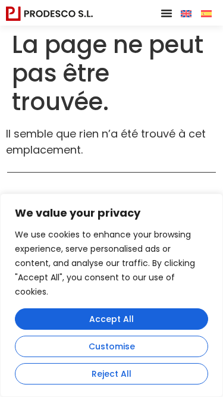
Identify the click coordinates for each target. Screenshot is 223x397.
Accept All (111, 319)
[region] (111, 295)
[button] (166, 13)
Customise (112, 346)
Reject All (111, 374)
